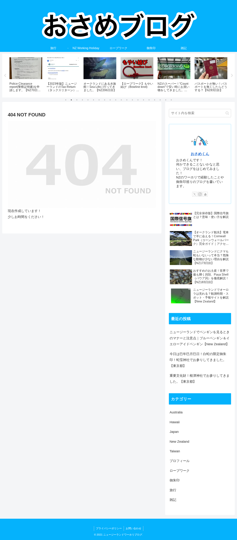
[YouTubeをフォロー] (205, 194)
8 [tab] (104, 100)
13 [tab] (132, 100)
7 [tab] (99, 100)
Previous (5, 75)
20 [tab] (171, 100)
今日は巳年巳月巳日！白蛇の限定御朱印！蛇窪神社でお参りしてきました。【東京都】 (198, 360)
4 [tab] (82, 100)
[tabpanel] (26, 75)
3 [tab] (77, 100)
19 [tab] (166, 100)
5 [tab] (88, 100)
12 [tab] (127, 100)
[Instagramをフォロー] (200, 194)
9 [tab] (110, 100)
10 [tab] (116, 100)
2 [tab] (71, 100)
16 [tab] (149, 100)
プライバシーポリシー (109, 528)
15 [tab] (143, 100)
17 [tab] (154, 100)
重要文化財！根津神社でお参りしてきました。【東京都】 (200, 378)
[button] (227, 113)
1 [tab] (66, 100)
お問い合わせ (133, 528)
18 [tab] (160, 100)
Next (232, 75)
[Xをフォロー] (194, 194)
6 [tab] (93, 100)
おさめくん (200, 154)
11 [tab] (121, 100)
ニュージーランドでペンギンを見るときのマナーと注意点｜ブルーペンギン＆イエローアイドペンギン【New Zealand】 (200, 338)
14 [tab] (138, 100)
